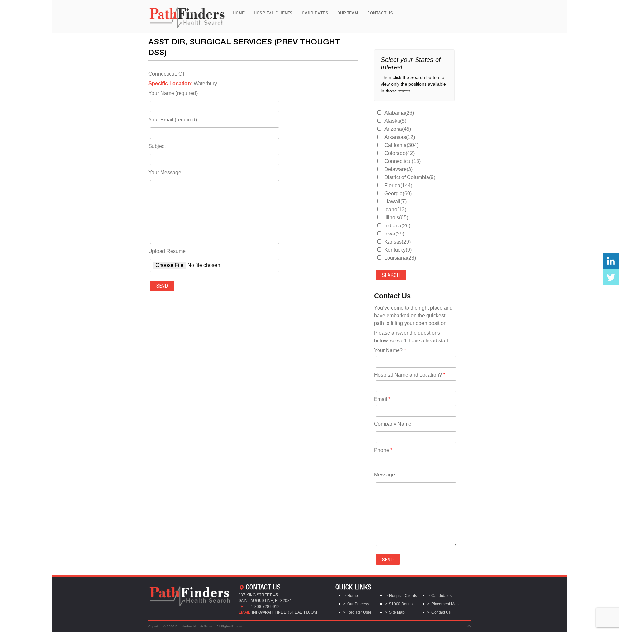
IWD (468, 626)
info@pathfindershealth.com (284, 612)
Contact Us (380, 12)
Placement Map (445, 604)
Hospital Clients (273, 12)
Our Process (358, 604)
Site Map (397, 612)
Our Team (347, 12)
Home (239, 12)
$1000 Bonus (401, 604)
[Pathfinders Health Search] (187, 16)
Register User (359, 612)
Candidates (315, 12)
